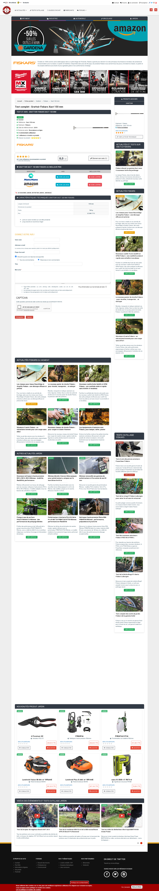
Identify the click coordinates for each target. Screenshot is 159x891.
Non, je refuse (136, 887)
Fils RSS (17, 865)
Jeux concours (64, 867)
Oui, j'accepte (125, 887)
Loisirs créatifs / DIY (66, 863)
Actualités (21, 10)
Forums (81, 10)
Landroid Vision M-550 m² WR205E (37, 779)
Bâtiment (26, 18)
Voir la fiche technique (127, 137)
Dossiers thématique (66, 865)
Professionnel (42, 865)
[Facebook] (150, 2)
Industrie (53, 18)
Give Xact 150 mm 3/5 (36, 138)
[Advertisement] (63, 339)
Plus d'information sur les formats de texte (91, 287)
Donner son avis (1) (99, 158)
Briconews (86, 863)
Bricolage (107, 18)
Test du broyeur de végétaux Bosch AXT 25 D (33, 829)
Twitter (115, 874)
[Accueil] (6, 10)
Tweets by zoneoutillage (111, 863)
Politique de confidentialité (79, 883)
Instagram (124, 874)
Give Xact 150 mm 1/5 (32, 138)
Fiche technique (122, 127)
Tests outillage (37, 10)
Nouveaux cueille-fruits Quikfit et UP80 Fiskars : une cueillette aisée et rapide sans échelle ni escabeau (129, 256)
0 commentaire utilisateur (27, 133)
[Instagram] (154, 2)
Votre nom (18, 240)
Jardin (135, 18)
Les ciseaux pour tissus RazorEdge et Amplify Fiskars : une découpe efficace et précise (128, 215)
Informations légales (21, 867)
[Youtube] (156, 2)
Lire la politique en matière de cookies (28, 890)
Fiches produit (29, 101)
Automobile (80, 18)
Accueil (19, 101)
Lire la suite (129, 184)
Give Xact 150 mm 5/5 (40, 138)
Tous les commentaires (27, 260)
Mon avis (18, 270)
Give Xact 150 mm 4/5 (38, 138)
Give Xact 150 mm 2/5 (34, 138)
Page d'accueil (20, 252)
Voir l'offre (96, 177)
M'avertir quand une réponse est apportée (30, 257)
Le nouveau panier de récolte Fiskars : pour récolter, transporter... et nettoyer (129, 299)
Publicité (17, 872)
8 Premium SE (37, 736)
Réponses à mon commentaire (50, 260)
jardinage (47, 193)
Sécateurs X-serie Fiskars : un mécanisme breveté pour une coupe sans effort (129, 338)
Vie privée (18, 869)
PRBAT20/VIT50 (121, 736)
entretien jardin (38, 193)
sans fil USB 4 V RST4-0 (122, 779)
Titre (16, 264)
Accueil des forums (44, 863)
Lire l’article (31, 404)
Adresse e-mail (20, 245)
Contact (17, 863)
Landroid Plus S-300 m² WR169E (79, 779)
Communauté (42, 867)
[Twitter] (152, 2)
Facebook (107, 874)
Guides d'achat (55, 10)
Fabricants (69, 10)
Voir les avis (64, 177)
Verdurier (86, 865)
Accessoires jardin (24, 193)
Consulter (25, 748)
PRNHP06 (79, 736)
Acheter (52, 748)
